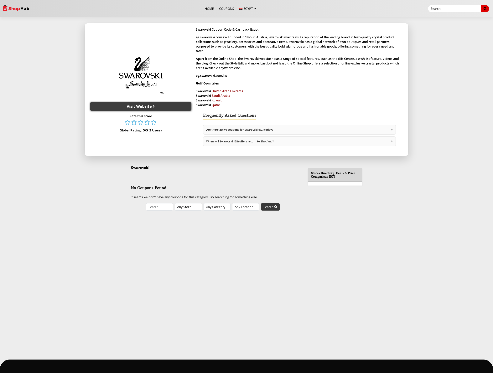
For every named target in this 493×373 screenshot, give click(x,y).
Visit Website (140, 106)
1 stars (127, 122)
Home (209, 9)
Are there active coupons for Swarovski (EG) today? (299, 129)
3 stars (140, 122)
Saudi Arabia (221, 96)
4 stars (147, 122)
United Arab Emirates (227, 91)
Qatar (216, 105)
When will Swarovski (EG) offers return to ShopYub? (299, 141)
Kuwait (217, 100)
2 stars (134, 122)
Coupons (226, 9)
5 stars (154, 122)
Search (268, 207)
